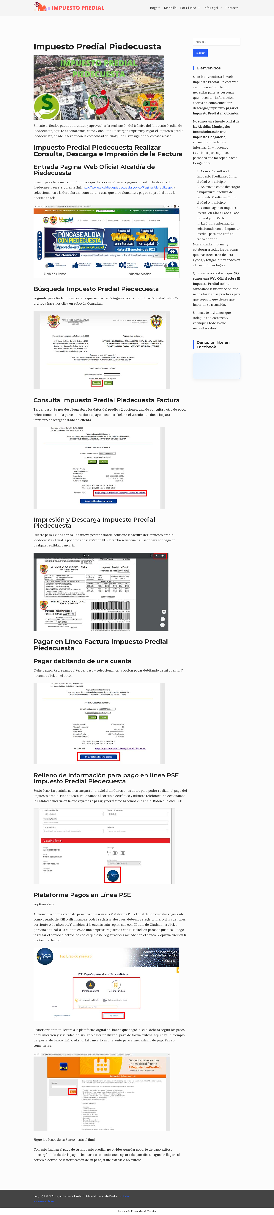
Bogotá (155, 8)
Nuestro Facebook (44, 1201)
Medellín (170, 8)
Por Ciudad (188, 8)
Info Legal (211, 8)
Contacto (232, 8)
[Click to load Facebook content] (216, 366)
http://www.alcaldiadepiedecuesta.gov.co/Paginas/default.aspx (128, 187)
